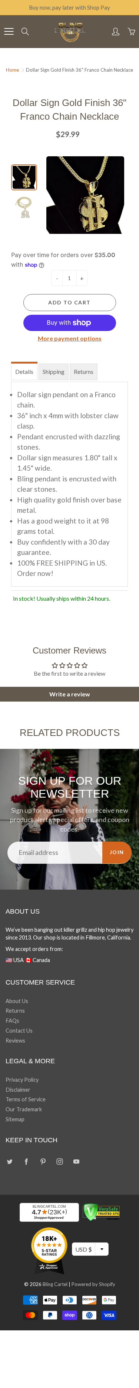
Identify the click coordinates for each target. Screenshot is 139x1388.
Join (117, 852)
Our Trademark (24, 1109)
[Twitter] (9, 1161)
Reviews (15, 1040)
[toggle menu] (8, 31)
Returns (83, 371)
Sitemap (15, 1119)
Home (12, 70)
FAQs (12, 1020)
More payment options (70, 338)
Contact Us (19, 1030)
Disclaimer (18, 1090)
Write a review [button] (69, 694)
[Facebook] (26, 1161)
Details (24, 371)
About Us (17, 1001)
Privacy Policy (22, 1080)
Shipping (53, 371)
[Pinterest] (42, 1161)
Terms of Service (26, 1099)
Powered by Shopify (93, 1284)
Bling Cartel (55, 1284)
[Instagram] (59, 1161)
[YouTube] (76, 1161)
